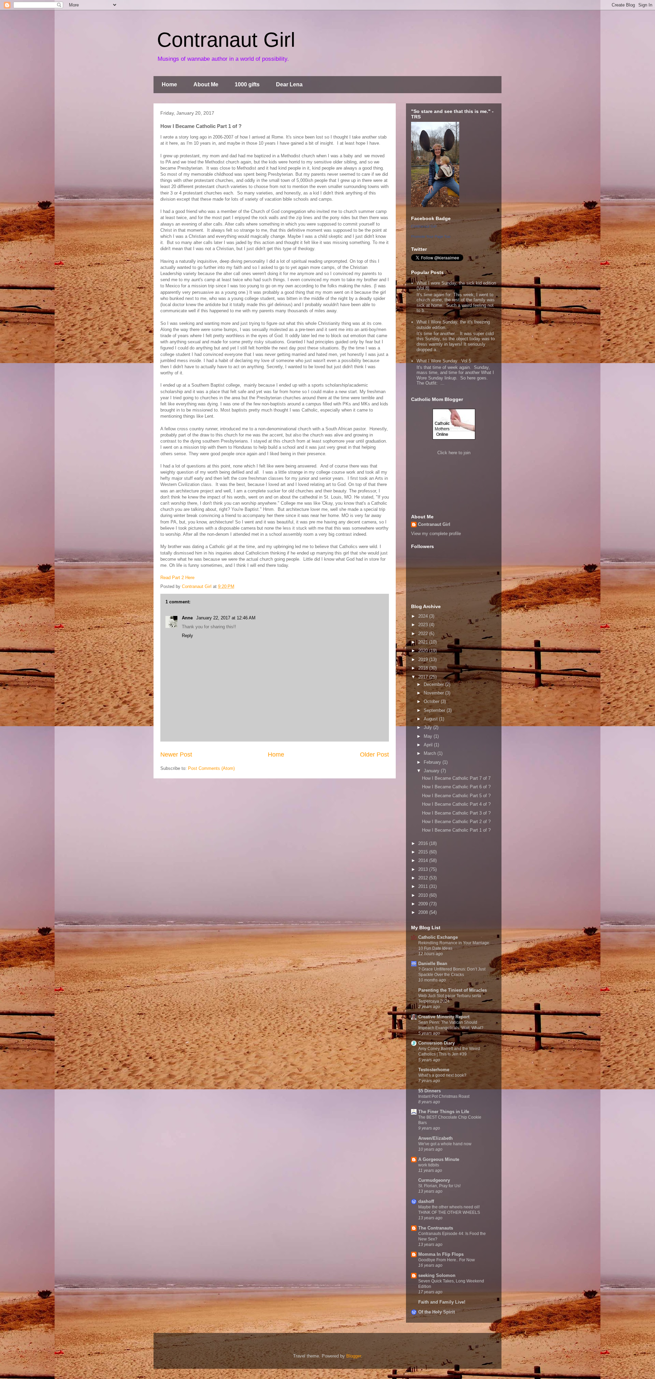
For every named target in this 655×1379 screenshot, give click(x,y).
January (432, 770)
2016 (423, 843)
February (433, 762)
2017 (423, 676)
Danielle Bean (432, 963)
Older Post (374, 754)
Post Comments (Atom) (211, 768)
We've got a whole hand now (444, 1143)
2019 (423, 659)
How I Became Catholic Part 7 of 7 (456, 778)
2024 (423, 616)
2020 (423, 650)
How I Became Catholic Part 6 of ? (456, 786)
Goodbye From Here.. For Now (446, 1260)
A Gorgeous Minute (438, 1159)
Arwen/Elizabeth (435, 1138)
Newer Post (176, 754)
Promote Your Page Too (430, 236)
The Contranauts (435, 1228)
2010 (423, 895)
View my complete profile (436, 533)
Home (169, 84)
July (428, 727)
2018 (423, 668)
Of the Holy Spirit (436, 1312)
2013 (423, 869)
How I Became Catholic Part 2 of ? (456, 821)
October (432, 701)
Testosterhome (433, 1069)
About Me (205, 84)
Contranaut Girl (226, 39)
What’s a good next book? (442, 1075)
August (431, 718)
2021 (423, 642)
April (429, 744)
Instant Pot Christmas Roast (443, 1096)
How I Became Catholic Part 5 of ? (456, 795)
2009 (423, 903)
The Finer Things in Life (443, 1111)
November (434, 692)
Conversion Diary (436, 1043)
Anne (188, 617)
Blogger (353, 1356)
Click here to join (453, 452)
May (429, 736)
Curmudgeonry (434, 1180)
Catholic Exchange (438, 937)
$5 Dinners (429, 1090)
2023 (423, 624)
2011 (423, 886)
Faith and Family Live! (441, 1302)
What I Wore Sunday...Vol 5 (444, 360)
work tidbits (428, 1165)
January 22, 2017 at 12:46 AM (226, 617)
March (430, 753)
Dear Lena (289, 84)
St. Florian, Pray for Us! (439, 1185)
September (435, 710)
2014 (423, 860)
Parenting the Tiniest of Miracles (452, 990)
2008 (423, 912)
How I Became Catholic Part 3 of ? (456, 813)
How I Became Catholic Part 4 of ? (456, 804)
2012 (423, 877)
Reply (187, 635)
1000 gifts (247, 84)
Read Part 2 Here (177, 577)
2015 (423, 851)
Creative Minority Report (443, 1016)
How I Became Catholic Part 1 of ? (456, 830)
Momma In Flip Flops (441, 1254)
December (434, 684)
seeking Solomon (436, 1275)
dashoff (426, 1201)
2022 (423, 633)
